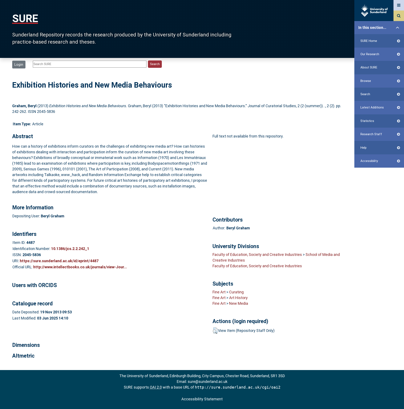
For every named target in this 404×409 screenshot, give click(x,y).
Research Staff (371, 134)
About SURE (368, 67)
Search (365, 94)
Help (363, 148)
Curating (236, 292)
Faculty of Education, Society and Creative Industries (257, 254)
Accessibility (369, 161)
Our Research (369, 54)
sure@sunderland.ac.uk (207, 381)
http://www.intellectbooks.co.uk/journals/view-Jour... (80, 267)
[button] (215, 330)
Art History (238, 297)
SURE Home (368, 41)
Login (18, 64)
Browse (365, 81)
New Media (238, 303)
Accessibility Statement (202, 399)
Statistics (367, 121)
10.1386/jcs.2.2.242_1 (70, 248)
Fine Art (219, 292)
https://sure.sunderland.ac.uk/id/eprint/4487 (59, 261)
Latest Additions (372, 107)
